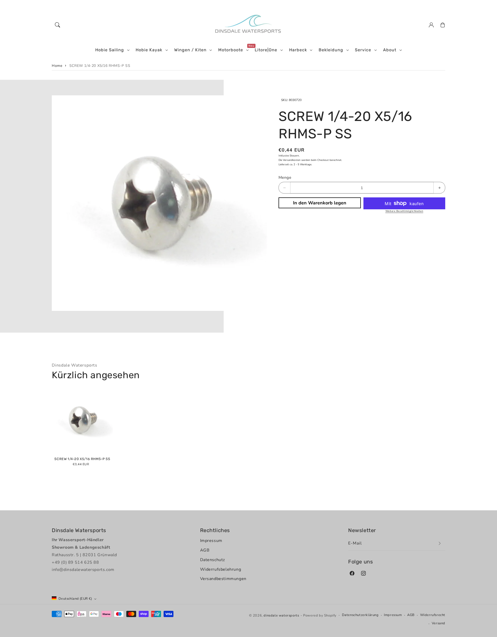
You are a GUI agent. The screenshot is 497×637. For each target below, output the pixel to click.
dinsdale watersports (281, 615)
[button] (57, 25)
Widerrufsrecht (432, 615)
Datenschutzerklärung (360, 615)
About (389, 49)
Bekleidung (331, 49)
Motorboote (230, 49)
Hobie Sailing (109, 49)
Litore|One (266, 49)
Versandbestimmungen (223, 579)
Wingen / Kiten (190, 49)
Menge (285, 177)
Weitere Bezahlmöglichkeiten (404, 211)
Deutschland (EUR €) (75, 598)
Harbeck (298, 49)
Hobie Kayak (149, 49)
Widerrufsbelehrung (220, 569)
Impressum (211, 540)
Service (363, 49)
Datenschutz (212, 560)
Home (57, 65)
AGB (205, 550)
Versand (438, 623)
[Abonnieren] (439, 543)
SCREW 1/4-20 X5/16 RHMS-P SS (99, 65)
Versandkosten (292, 160)
